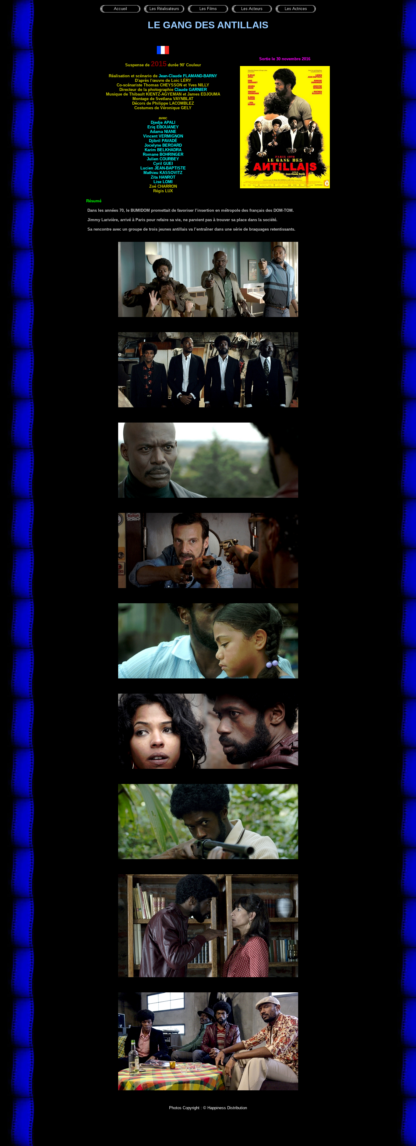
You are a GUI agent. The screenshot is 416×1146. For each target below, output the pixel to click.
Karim (163, 150)
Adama (163, 131)
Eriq (163, 127)
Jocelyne (163, 145)
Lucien (163, 168)
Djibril (163, 140)
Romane (163, 154)
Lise (163, 181)
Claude (191, 89)
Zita (163, 177)
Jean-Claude (188, 76)
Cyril (163, 163)
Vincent (163, 136)
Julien (163, 159)
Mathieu (162, 172)
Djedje (163, 122)
